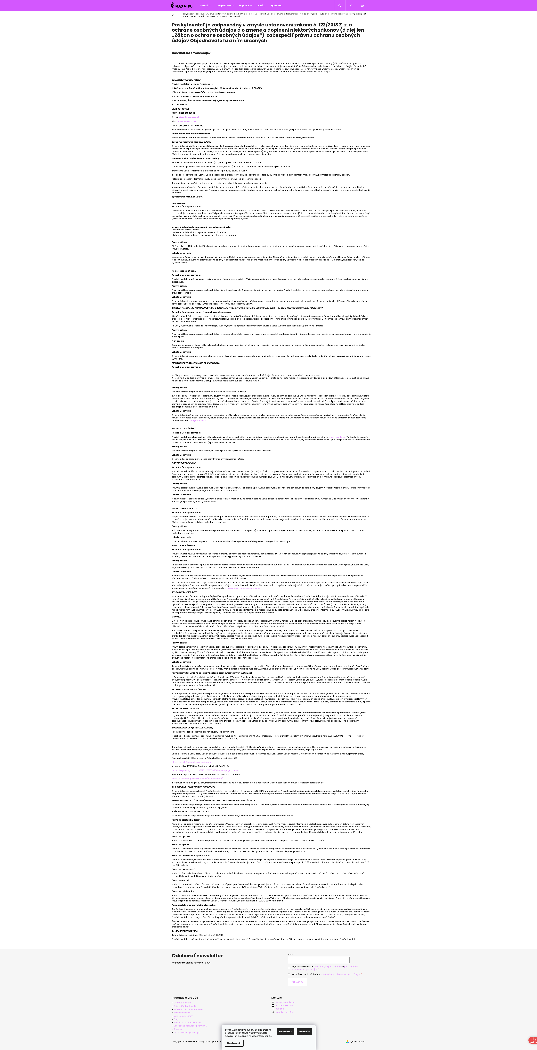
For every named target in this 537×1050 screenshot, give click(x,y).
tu (270, 1036)
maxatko (280, 1008)
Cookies (178, 1029)
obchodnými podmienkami (328, 966)
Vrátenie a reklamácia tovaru (188, 1009)
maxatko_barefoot (285, 1012)
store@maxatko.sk (198, 420)
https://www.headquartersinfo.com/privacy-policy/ (197, 778)
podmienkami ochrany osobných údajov (340, 974)
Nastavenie (234, 1043)
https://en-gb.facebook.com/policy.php (191, 762)
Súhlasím (304, 1031)
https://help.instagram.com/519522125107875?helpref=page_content (206, 770)
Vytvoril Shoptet (357, 1041)
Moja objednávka (182, 1012)
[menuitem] (205, 5)
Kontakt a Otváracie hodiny (187, 1022)
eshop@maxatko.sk (285, 1002)
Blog (176, 1019)
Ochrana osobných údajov (187, 1032)
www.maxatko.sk (187, 121)
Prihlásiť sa (297, 982)
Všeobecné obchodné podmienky (190, 1025)
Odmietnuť (285, 1031)
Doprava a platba (182, 1002)
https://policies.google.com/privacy (242, 588)
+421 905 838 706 (284, 1005)
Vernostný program (183, 1016)
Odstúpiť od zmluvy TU (185, 1006)
